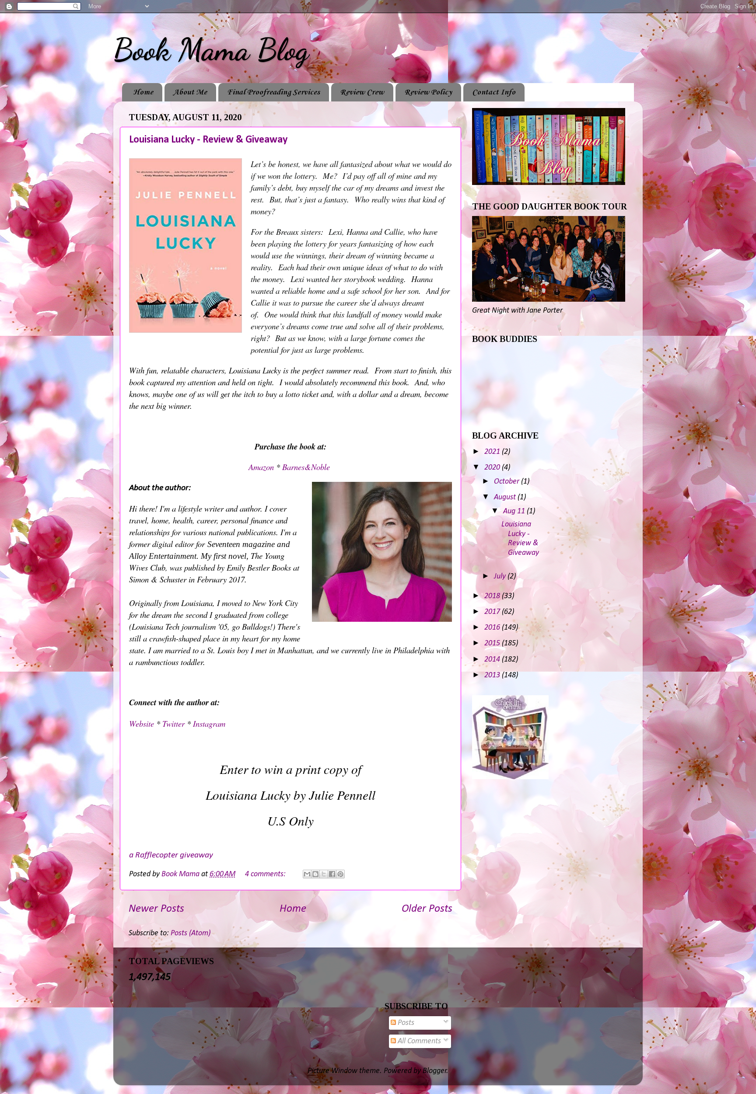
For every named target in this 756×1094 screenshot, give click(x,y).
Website (142, 723)
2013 (493, 675)
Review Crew (362, 92)
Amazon (262, 466)
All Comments (418, 1041)
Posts (405, 1023)
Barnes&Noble (307, 466)
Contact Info (493, 92)
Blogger (435, 1071)
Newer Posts (156, 908)
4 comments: (266, 874)
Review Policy (428, 92)
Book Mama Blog (210, 49)
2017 (493, 612)
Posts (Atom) (190, 933)
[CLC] (510, 777)
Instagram (209, 723)
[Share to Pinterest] (340, 874)
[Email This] (307, 874)
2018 (493, 596)
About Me (190, 92)
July (501, 576)
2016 (493, 628)
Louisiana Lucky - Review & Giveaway (208, 140)
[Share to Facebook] (332, 874)
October (507, 481)
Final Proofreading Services (273, 92)
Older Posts (427, 908)
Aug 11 (515, 511)
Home (143, 92)
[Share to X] (323, 874)
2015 (493, 643)
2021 (493, 452)
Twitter (174, 723)
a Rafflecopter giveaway (171, 855)
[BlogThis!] (315, 874)
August (506, 497)
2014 (493, 659)
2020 (493, 467)
